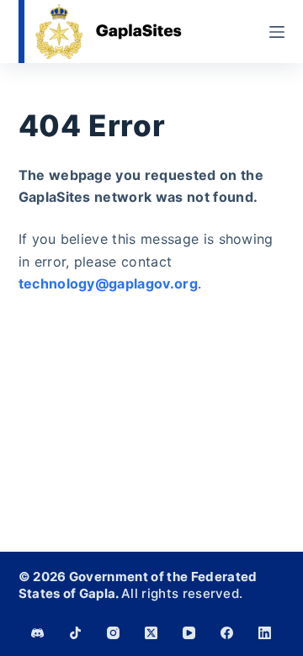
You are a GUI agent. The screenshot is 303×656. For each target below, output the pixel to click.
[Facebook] (227, 633)
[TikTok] (75, 633)
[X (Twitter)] (151, 633)
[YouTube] (189, 633)
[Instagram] (113, 633)
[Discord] (37, 633)
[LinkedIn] (264, 633)
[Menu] (276, 32)
